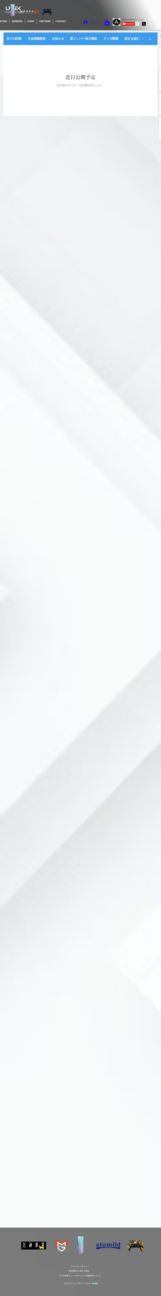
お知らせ (58, 38)
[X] (144, 24)
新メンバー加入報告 (83, 38)
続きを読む (132, 38)
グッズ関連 (110, 38)
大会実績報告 (37, 38)
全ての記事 (14, 38)
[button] (31, 21)
